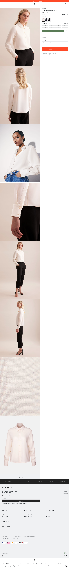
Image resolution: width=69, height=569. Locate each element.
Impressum (3, 551)
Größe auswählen (53, 31)
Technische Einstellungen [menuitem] (6, 526)
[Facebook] (61, 555)
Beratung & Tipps (27, 510)
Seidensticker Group (50, 510)
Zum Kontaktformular (6, 538)
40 (64, 25)
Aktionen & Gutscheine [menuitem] (5, 521)
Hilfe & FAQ (4, 510)
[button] (20, 477)
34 (45, 25)
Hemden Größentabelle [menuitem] (28, 516)
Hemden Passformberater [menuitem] (28, 514)
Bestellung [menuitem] (3, 514)
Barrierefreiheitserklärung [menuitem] (6, 528)
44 (51, 27)
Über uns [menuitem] (47, 512)
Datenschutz (4, 550)
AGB (2, 548)
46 (58, 27)
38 (58, 25)
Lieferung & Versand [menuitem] (5, 516)
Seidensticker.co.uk (5, 553)
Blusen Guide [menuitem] (26, 517)
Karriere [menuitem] (47, 514)
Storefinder (66, 491)
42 (45, 27)
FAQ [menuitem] (2, 512)
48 (64, 27)
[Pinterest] (66, 555)
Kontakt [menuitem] (3, 524)
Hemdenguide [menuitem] (26, 512)
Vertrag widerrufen (15, 538)
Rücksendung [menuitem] (4, 517)
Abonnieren (21, 501)
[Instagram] (64, 555)
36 (51, 25)
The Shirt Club (65, 493)
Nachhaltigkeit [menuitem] (48, 516)
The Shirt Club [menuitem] (4, 523)
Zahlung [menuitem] (3, 519)
